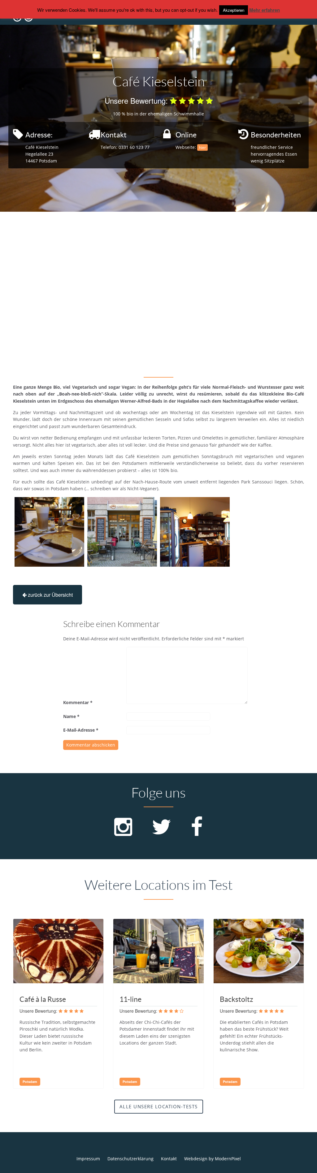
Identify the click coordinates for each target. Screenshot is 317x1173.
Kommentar (78, 702)
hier (202, 147)
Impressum (88, 1159)
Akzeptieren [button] (233, 10)
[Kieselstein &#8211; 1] (49, 532)
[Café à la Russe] (58, 980)
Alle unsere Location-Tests (158, 1106)
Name (71, 716)
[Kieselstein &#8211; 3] (195, 532)
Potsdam (30, 1081)
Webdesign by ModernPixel (212, 1159)
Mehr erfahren (264, 9)
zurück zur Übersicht (50, 594)
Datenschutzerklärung (130, 1159)
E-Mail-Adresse (80, 730)
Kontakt (169, 1159)
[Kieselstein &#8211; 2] (122, 532)
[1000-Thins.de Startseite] (38, 22)
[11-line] (158, 980)
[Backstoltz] (259, 980)
